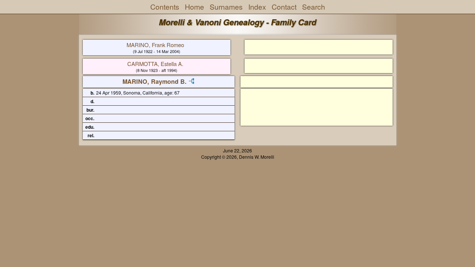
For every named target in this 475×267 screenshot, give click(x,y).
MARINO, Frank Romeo (155, 45)
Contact (284, 6)
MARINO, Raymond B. (154, 81)
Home (194, 6)
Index (257, 6)
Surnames (226, 6)
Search (313, 6)
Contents (164, 6)
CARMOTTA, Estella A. (155, 63)
